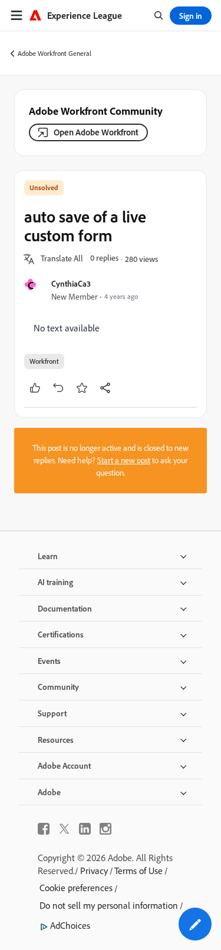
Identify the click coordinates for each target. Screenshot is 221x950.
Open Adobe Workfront (96, 132)
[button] (62, 259)
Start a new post (123, 460)
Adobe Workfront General (54, 53)
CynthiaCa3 (71, 283)
